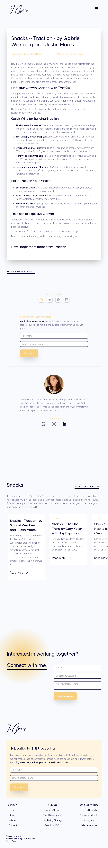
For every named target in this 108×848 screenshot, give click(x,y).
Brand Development (53, 815)
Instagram (89, 820)
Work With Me (53, 810)
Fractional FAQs (53, 825)
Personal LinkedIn (88, 810)
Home (13, 810)
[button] (96, 8)
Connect (13, 825)
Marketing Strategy (52, 820)
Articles (12, 820)
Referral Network (88, 825)
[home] (19, 10)
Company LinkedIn (89, 815)
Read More (17, 572)
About (13, 815)
